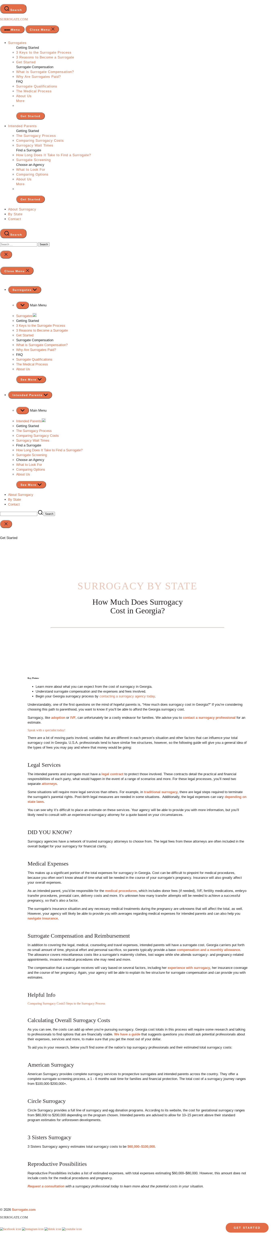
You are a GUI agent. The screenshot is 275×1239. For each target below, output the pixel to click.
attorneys (49, 784)
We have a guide (127, 1034)
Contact (14, 219)
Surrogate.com (14, 19)
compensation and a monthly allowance (208, 950)
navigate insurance (43, 918)
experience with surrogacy (189, 968)
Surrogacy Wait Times (34, 145)
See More (29, 379)
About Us (24, 96)
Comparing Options (32, 174)
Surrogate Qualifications (36, 86)
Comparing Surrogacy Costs (40, 141)
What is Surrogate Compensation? (45, 72)
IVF (72, 718)
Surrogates (17, 43)
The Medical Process (34, 91)
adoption (58, 718)
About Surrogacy (22, 209)
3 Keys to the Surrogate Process (43, 52)
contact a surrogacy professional (209, 718)
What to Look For (30, 170)
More (20, 101)
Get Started (26, 62)
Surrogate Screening (33, 160)
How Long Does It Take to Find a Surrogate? (53, 155)
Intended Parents (22, 126)
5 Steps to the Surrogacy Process (84, 1003)
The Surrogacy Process (36, 136)
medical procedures (121, 891)
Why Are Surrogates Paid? (38, 77)
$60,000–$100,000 (141, 1146)
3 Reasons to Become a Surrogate (45, 57)
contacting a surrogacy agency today (127, 696)
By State (15, 214)
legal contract (112, 774)
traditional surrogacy (161, 792)
